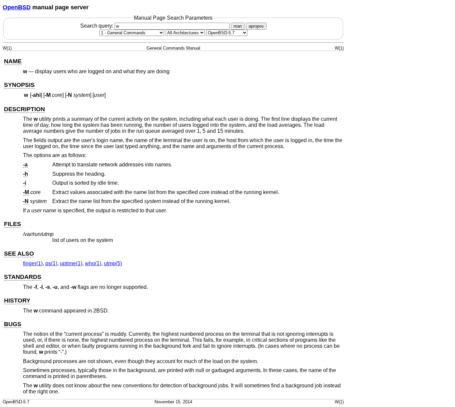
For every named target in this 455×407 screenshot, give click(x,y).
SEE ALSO (19, 253)
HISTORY (17, 300)
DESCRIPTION (24, 109)
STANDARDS (22, 277)
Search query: (97, 26)
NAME (13, 61)
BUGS (12, 324)
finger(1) (33, 263)
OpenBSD (17, 7)
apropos (256, 26)
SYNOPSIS (19, 85)
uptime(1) (71, 263)
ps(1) (51, 263)
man (237, 26)
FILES (12, 224)
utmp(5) (113, 263)
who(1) (93, 263)
